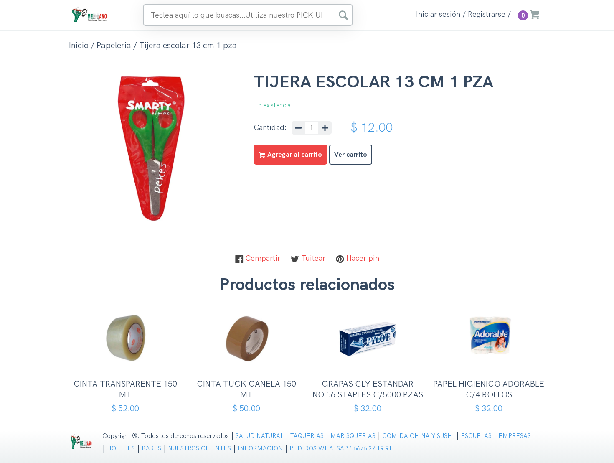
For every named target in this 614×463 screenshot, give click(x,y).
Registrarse (486, 14)
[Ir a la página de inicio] (90, 14)
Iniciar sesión (438, 14)
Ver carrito (350, 155)
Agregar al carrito (128, 360)
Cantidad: (270, 128)
